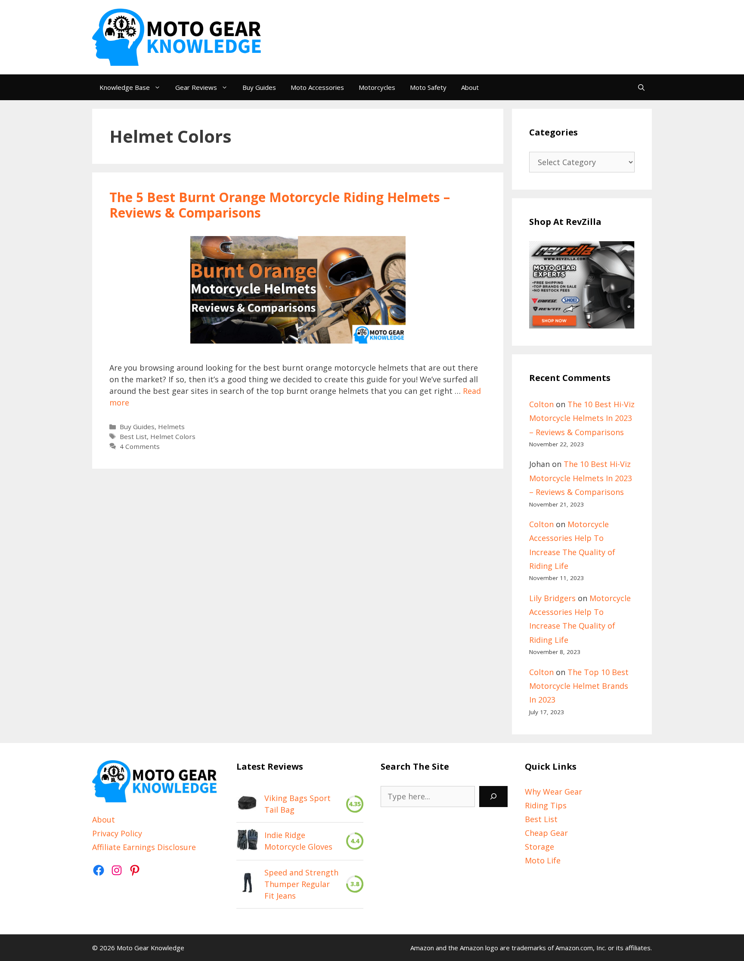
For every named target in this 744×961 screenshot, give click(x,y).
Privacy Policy (117, 833)
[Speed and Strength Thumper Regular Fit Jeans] (247, 884)
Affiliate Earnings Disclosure (144, 847)
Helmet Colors (172, 436)
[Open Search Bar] (641, 87)
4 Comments (140, 446)
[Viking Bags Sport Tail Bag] (247, 804)
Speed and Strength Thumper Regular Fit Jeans (301, 884)
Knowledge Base (124, 87)
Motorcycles (377, 87)
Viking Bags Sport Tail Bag (297, 804)
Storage (539, 846)
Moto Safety (428, 87)
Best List (133, 436)
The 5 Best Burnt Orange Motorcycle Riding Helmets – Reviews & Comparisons (279, 204)
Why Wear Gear (553, 791)
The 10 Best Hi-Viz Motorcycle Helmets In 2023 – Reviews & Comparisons (582, 418)
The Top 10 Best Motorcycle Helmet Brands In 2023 (579, 686)
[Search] (493, 796)
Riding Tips (546, 805)
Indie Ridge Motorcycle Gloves (298, 841)
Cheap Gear (546, 833)
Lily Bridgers (552, 598)
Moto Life (543, 860)
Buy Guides (259, 87)
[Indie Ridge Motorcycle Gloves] (247, 841)
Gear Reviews (196, 87)
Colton (541, 404)
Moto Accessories (317, 87)
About (470, 87)
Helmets (171, 426)
